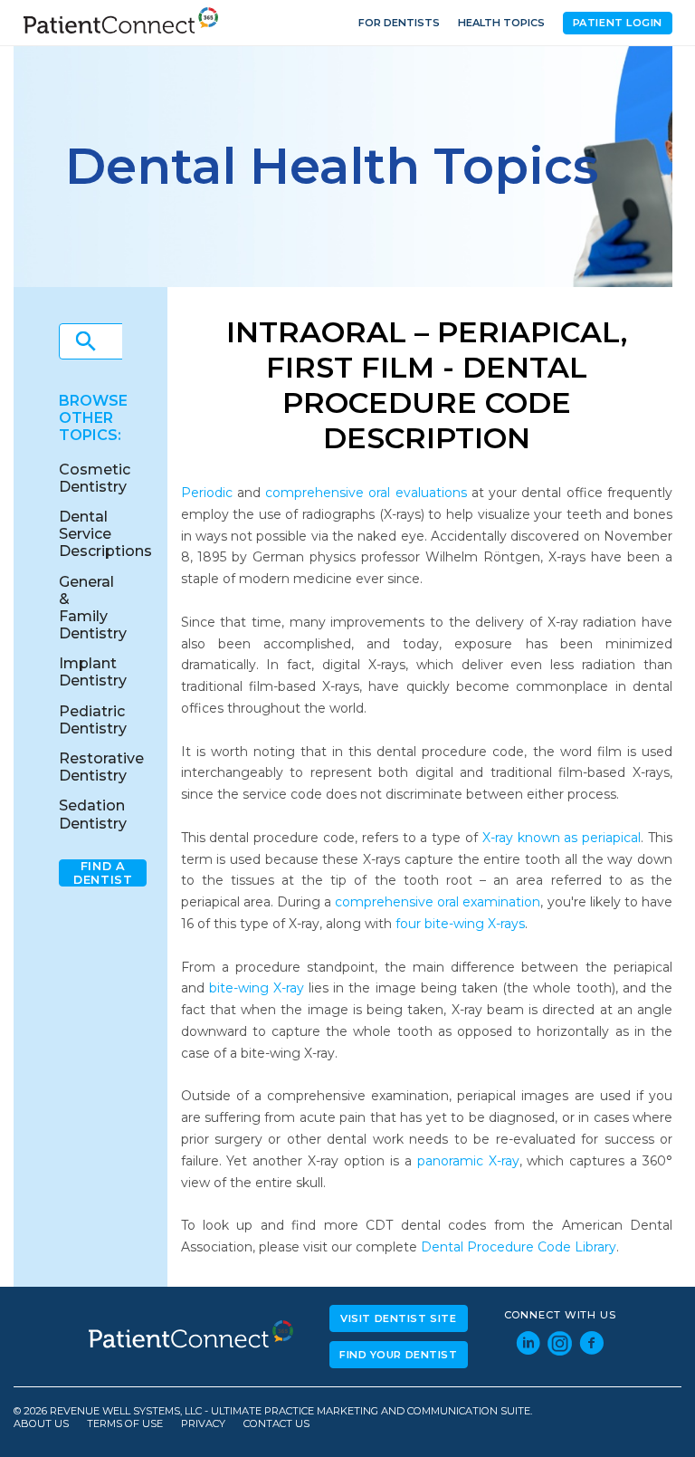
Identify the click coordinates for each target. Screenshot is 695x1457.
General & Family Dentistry (93, 608)
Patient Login (617, 22)
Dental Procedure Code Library (518, 1247)
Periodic (207, 492)
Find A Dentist (102, 873)
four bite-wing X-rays (460, 923)
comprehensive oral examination (437, 902)
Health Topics (501, 22)
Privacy (203, 1424)
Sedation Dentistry (93, 814)
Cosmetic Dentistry (94, 478)
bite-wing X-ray (256, 988)
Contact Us (276, 1424)
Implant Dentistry (93, 672)
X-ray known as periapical (561, 837)
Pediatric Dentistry (93, 720)
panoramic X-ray (468, 1161)
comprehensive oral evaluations (366, 492)
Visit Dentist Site (398, 1318)
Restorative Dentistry (101, 767)
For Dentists (399, 22)
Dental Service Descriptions (105, 534)
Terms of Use (125, 1424)
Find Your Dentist (398, 1354)
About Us (41, 1424)
